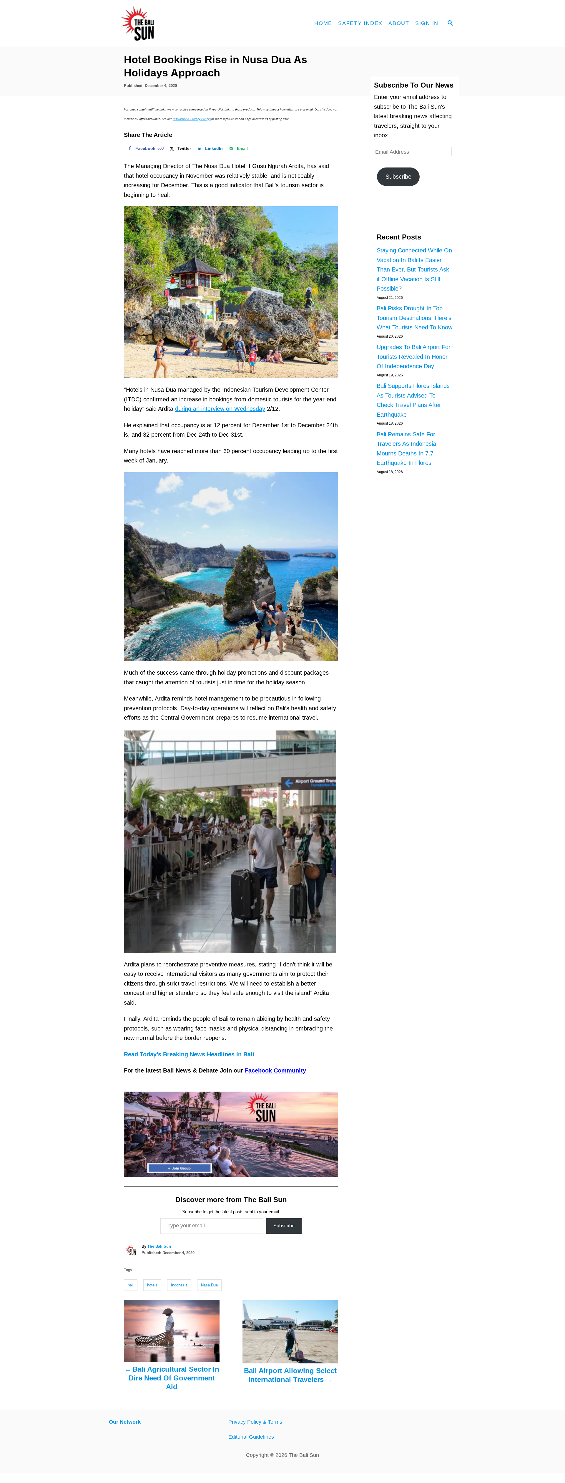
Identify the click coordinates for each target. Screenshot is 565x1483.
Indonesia (179, 1285)
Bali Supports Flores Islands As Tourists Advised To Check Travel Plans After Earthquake (413, 400)
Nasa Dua (209, 1285)
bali (131, 1285)
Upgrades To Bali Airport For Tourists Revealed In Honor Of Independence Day (414, 356)
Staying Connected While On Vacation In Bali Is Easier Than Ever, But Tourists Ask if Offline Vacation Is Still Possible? (414, 269)
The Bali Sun (159, 1246)
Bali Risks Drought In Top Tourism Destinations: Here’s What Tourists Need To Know (414, 318)
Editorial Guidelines (251, 1437)
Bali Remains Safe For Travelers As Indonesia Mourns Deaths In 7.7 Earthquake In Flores (406, 448)
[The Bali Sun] (159, 23)
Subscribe (284, 1225)
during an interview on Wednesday (220, 408)
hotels (152, 1285)
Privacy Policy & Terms (255, 1422)
